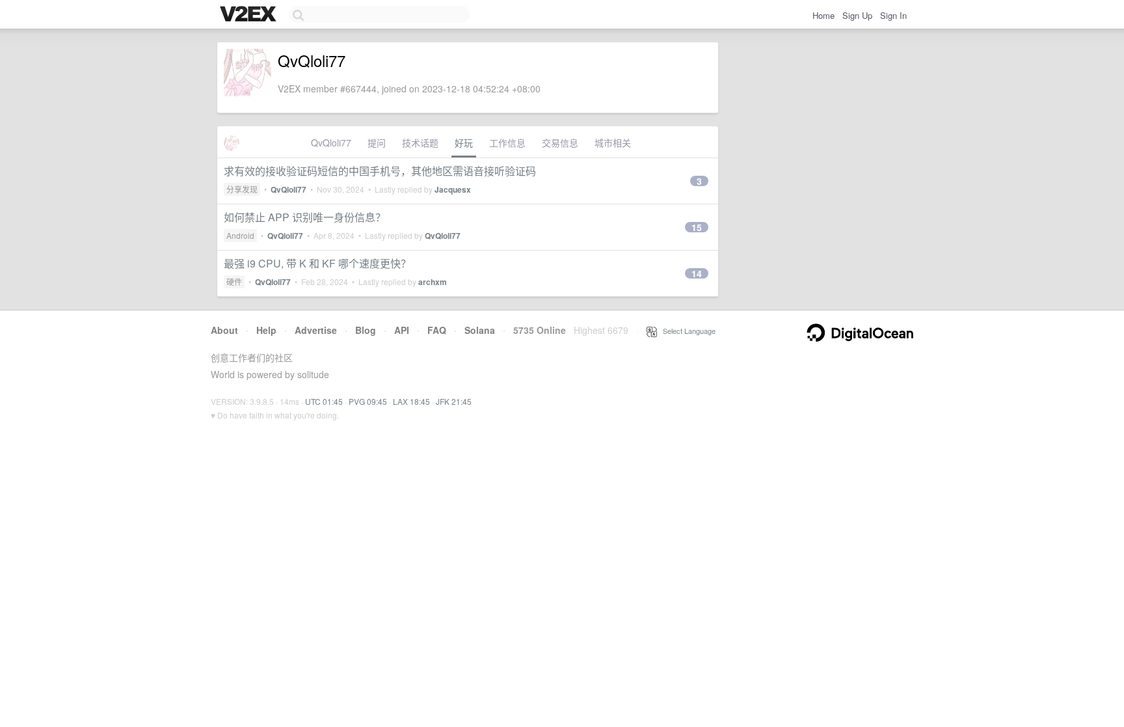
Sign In (893, 15)
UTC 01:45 (324, 401)
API (401, 329)
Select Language (686, 330)
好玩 (464, 142)
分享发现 (242, 189)
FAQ (436, 329)
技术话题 (420, 142)
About (224, 329)
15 (696, 227)
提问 (377, 142)
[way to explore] (249, 15)
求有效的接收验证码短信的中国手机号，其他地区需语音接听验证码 (380, 170)
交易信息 (560, 142)
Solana (479, 329)
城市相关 (613, 142)
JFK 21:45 (454, 401)
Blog (365, 329)
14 (696, 273)
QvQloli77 (331, 142)
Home (823, 15)
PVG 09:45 (368, 401)
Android (240, 235)
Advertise (316, 329)
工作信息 (507, 142)
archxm (432, 282)
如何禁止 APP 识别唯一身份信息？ (305, 217)
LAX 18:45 (411, 401)
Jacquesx (453, 189)
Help (266, 329)
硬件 (234, 281)
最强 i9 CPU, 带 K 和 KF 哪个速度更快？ (317, 263)
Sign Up (857, 15)
